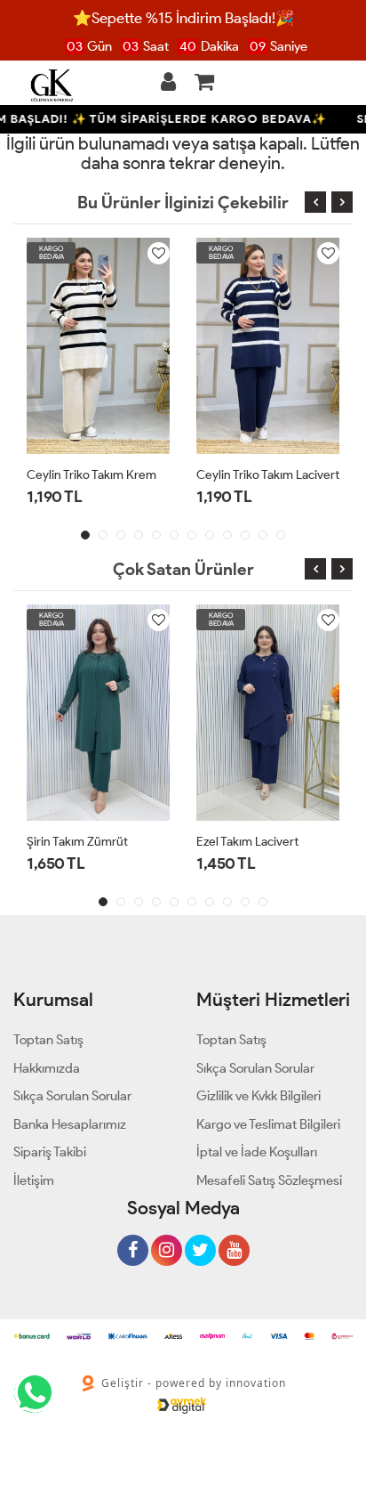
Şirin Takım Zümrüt (77, 841)
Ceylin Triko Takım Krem (91, 474)
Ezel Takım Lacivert (247, 841)
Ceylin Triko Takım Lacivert (267, 474)
